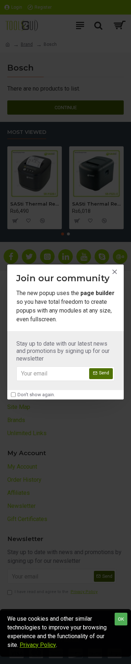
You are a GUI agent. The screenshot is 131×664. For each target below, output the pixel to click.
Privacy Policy (38, 644)
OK (121, 619)
